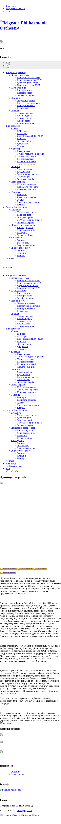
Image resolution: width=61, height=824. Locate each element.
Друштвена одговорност (29, 202)
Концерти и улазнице (16, 72)
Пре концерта (18, 98)
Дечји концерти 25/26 (27, 82)
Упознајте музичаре (26, 156)
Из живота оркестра (26, 197)
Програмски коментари (28, 103)
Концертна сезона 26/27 (28, 85)
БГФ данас (22, 131)
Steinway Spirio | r (25, 141)
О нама (14, 128)
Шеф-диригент (24, 151)
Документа (22, 143)
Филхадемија (17, 237)
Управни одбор (24, 169)
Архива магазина (25, 123)
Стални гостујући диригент (30, 154)
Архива (15, 110)
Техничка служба (25, 179)
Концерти (22, 194)
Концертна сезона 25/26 (28, 77)
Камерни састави (25, 159)
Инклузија (22, 232)
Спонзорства (17, 774)
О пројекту (22, 240)
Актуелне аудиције (26, 164)
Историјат (22, 133)
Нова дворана (18, 182)
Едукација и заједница (16, 207)
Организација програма (28, 174)
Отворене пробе (25, 217)
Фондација (11, 6)
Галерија (15, 192)
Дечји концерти (24, 215)
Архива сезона (24, 118)
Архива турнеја (24, 115)
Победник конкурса (26, 184)
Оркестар (15, 149)
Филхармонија (13, 126)
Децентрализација (26, 230)
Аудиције (21, 253)
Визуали (21, 204)
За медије (21, 146)
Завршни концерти (26, 245)
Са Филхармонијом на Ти (29, 220)
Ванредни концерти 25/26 (29, 80)
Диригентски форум (21, 248)
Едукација (16, 210)
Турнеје (20, 199)
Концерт (21, 255)
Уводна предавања (26, 100)
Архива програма (25, 113)
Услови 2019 (23, 243)
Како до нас (22, 108)
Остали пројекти (25, 235)
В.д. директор (23, 171)
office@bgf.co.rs (24, 810)
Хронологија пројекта (27, 187)
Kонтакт (10, 258)
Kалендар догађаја (20, 75)
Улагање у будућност (27, 212)
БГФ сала (21, 138)
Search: (3, 48)
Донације (15, 771)
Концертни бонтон (26, 105)
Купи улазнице (18, 88)
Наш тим (15, 166)
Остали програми (25, 222)
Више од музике (25, 227)
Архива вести (23, 121)
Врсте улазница (24, 90)
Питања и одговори (26, 189)
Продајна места (24, 93)
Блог (8, 11)
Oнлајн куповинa (25, 95)
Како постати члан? (26, 161)
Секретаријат (23, 176)
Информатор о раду (15, 8)
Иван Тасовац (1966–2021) (30, 136)
